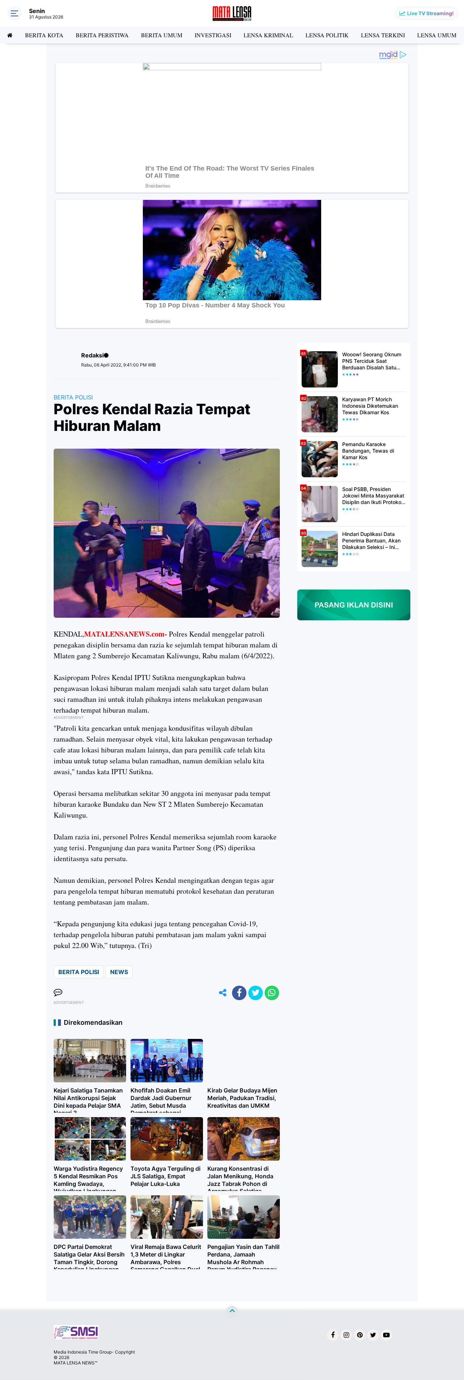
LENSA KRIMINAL (268, 35)
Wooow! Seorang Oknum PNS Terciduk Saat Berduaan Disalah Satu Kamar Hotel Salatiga (371, 361)
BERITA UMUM (161, 35)
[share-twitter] (255, 993)
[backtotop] (232, 1312)
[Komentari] (58, 993)
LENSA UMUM (436, 35)
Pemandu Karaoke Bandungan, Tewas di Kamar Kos (368, 450)
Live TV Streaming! (430, 13)
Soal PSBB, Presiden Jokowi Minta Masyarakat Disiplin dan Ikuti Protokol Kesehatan (373, 496)
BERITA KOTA (44, 35)
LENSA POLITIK (327, 35)
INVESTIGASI (213, 35)
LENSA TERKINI (383, 35)
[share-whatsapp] (272, 993)
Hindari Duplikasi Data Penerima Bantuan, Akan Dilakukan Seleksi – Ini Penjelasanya (371, 541)
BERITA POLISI (73, 397)
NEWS (119, 972)
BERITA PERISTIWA (102, 35)
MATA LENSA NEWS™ (75, 1363)
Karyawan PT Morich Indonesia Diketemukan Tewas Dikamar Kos (370, 405)
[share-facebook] (239, 993)
